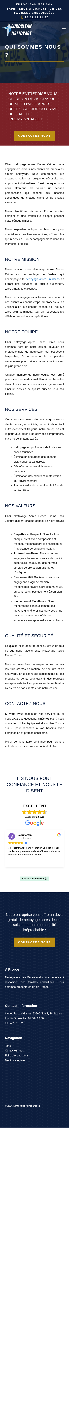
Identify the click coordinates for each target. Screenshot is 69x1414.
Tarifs (8, 1045)
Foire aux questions (16, 1055)
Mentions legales (15, 1060)
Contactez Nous (34, 135)
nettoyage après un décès (43, 279)
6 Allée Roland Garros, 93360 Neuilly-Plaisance (33, 1013)
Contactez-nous (14, 1050)
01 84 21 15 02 (36, 17)
